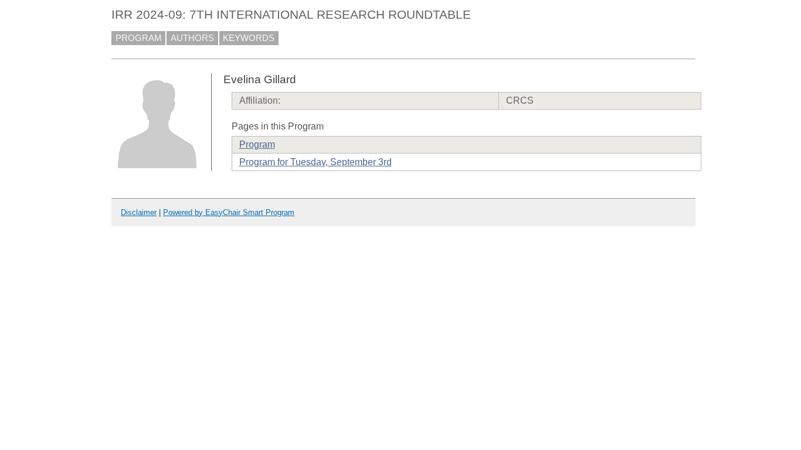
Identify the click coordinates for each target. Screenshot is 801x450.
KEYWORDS (248, 38)
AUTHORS (192, 38)
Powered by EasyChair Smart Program (228, 212)
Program (257, 144)
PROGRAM (139, 38)
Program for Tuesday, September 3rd (315, 162)
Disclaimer (139, 212)
